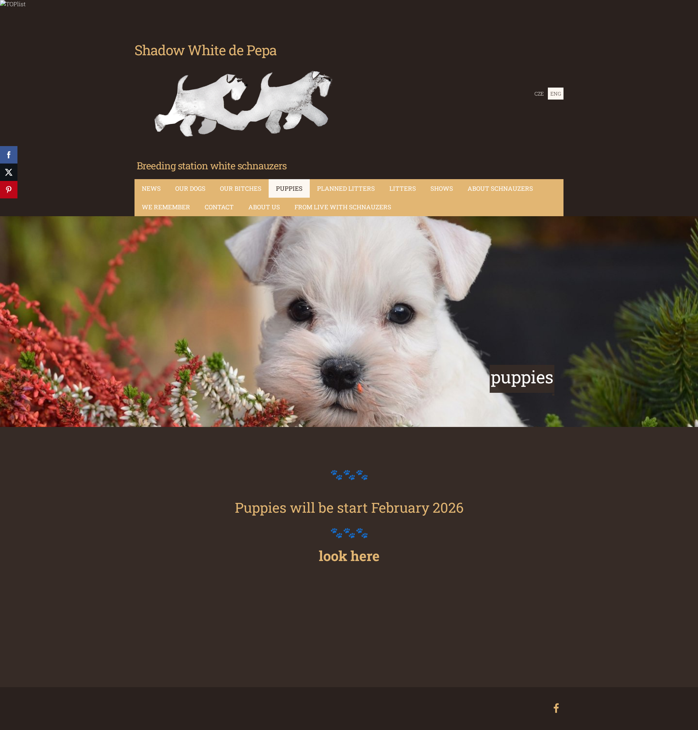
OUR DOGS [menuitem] (190, 188)
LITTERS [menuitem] (402, 188)
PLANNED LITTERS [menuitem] (346, 188)
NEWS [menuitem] (151, 188)
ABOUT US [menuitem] (264, 207)
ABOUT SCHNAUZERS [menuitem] (500, 188)
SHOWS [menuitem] (441, 188)
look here (349, 556)
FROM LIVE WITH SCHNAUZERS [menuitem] (342, 207)
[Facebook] (556, 708)
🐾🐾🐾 (349, 474)
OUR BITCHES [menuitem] (240, 188)
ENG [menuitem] (555, 93)
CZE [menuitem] (539, 93)
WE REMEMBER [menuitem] (166, 207)
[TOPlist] (13, 4)
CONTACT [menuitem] (219, 207)
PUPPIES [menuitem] (289, 188)
